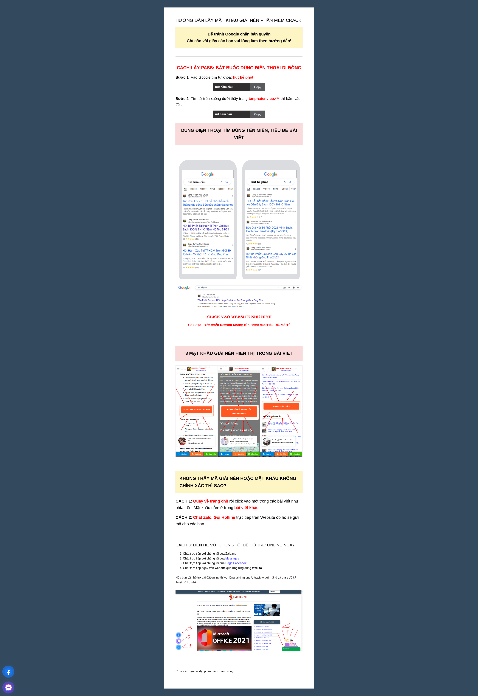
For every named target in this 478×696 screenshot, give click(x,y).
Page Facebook (235, 563)
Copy (257, 87)
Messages (232, 558)
